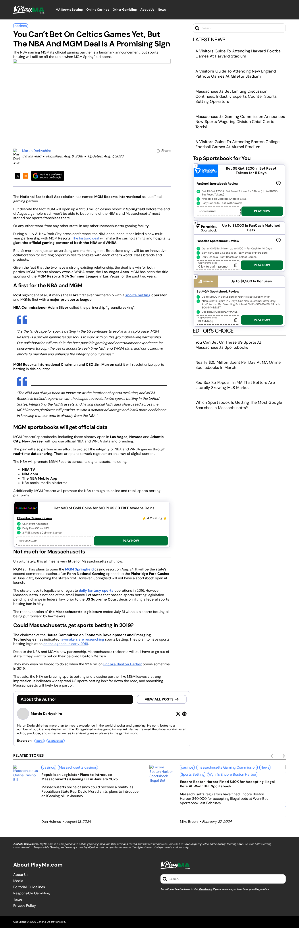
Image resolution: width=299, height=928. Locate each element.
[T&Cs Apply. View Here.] (278, 182)
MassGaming (205, 889)
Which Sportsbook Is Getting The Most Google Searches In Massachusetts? (238, 405)
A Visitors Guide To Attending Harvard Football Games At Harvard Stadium (238, 53)
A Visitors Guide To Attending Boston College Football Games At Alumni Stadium (237, 144)
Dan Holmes (51, 821)
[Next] (283, 756)
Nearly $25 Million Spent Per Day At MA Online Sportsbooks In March (238, 365)
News (264, 767)
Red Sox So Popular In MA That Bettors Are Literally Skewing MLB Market (235, 385)
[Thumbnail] (25, 773)
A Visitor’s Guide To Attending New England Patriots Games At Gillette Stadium (235, 74)
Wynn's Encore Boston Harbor (232, 774)
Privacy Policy (24, 905)
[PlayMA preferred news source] (47, 176)
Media (18, 881)
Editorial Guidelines (29, 887)
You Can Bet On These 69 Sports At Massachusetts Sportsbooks (228, 345)
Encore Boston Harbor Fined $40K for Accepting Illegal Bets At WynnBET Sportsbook (227, 783)
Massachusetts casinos (78, 767)
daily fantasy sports (96, 590)
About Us (20, 875)
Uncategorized (56, 740)
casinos (20, 25)
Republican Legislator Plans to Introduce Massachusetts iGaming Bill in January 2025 (79, 776)
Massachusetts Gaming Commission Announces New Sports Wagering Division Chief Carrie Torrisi (240, 122)
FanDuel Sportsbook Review (217, 184)
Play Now (131, 541)
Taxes (18, 899)
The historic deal (85, 238)
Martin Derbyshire (36, 150)
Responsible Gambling (31, 893)
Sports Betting (192, 774)
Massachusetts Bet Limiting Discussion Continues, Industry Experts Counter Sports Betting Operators (236, 96)
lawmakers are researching (82, 639)
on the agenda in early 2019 (65, 643)
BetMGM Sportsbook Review (218, 291)
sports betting (137, 295)
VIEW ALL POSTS (159, 699)
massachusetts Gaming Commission (227, 767)
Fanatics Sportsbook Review (218, 241)
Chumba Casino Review (34, 518)
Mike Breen (189, 821)
